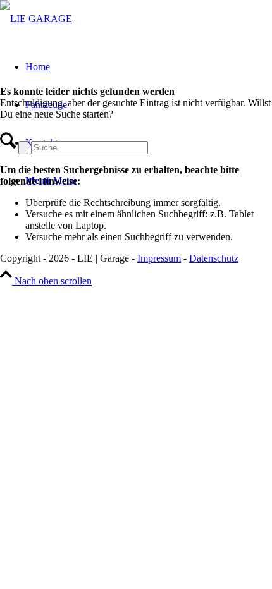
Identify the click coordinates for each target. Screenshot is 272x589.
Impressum (159, 258)
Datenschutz (213, 258)
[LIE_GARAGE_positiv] (36, 18)
